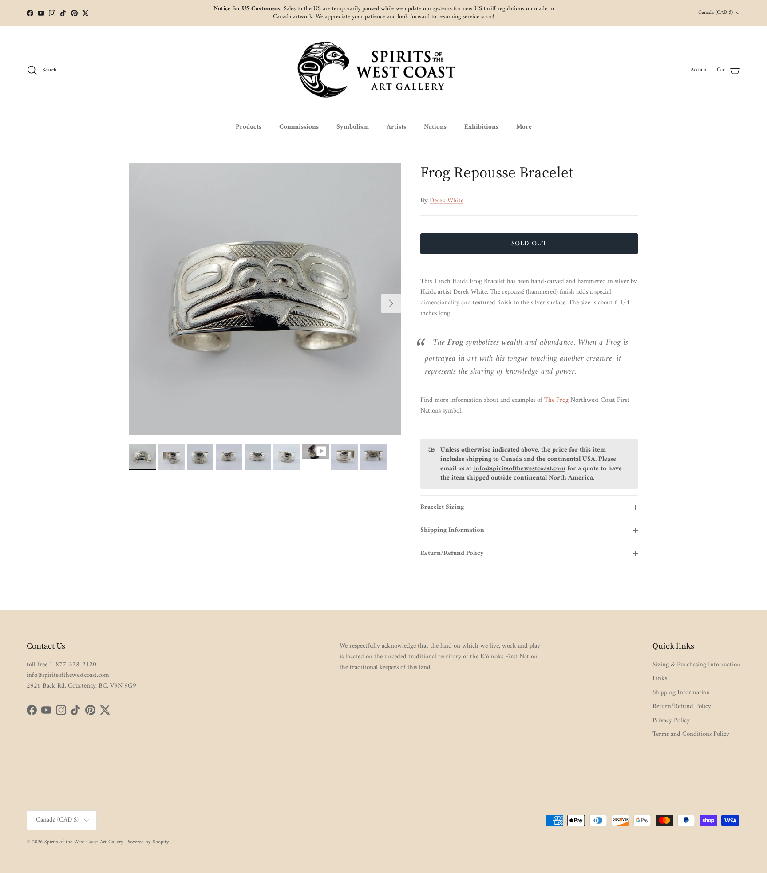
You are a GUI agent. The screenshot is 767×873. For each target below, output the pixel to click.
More (524, 127)
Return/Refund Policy (452, 553)
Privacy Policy (671, 721)
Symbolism (352, 127)
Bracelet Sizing (442, 507)
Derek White (446, 201)
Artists (396, 127)
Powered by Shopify (147, 842)
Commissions (299, 127)
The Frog (556, 400)
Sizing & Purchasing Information (696, 665)
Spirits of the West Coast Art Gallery (83, 842)
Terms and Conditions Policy (690, 734)
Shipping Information (452, 530)
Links (659, 678)
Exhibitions (481, 127)
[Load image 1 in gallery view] (265, 299)
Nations (435, 127)
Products (248, 127)
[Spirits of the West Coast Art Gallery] (383, 70)
